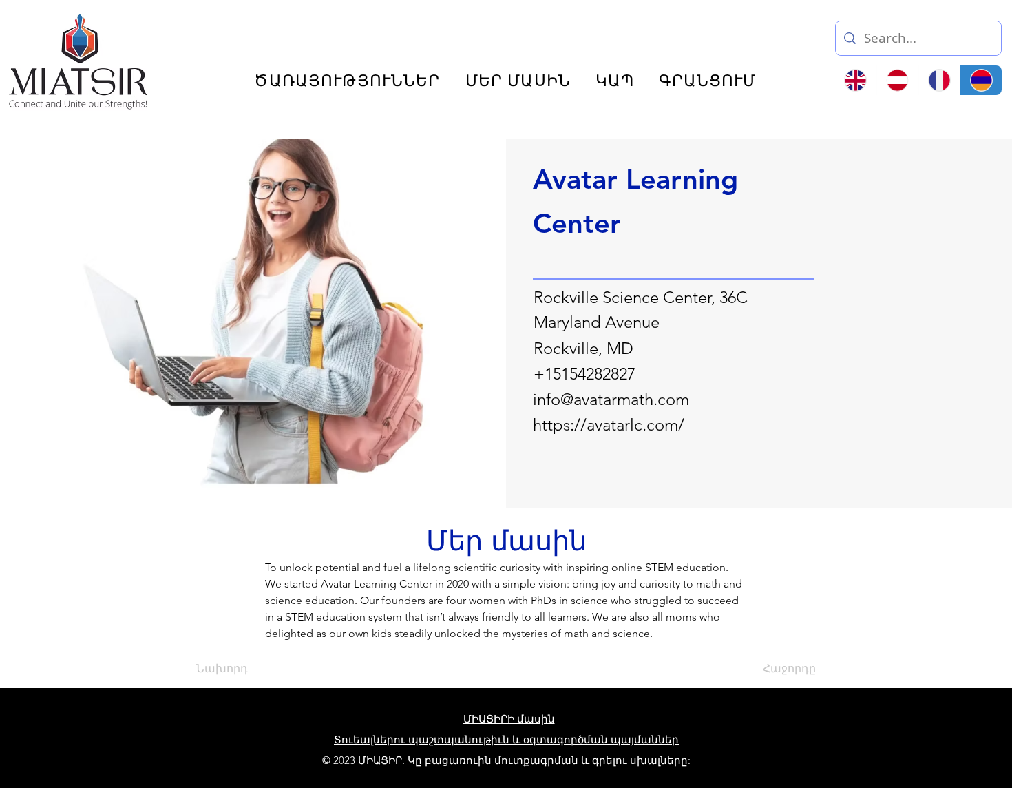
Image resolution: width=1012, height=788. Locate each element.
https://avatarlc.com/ (608, 425)
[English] (855, 80)
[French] (939, 80)
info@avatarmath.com (611, 399)
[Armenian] (981, 80)
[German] (897, 80)
